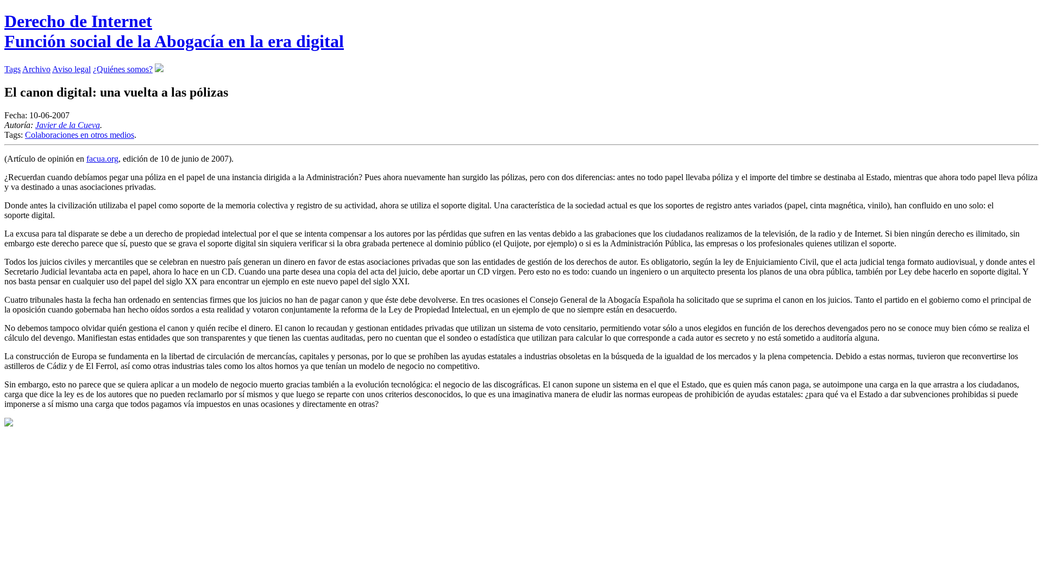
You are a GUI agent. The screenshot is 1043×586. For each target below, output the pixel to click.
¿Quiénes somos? (123, 69)
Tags (12, 69)
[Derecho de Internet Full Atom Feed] (159, 69)
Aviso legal (71, 69)
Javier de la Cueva (67, 125)
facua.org (102, 158)
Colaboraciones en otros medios (79, 134)
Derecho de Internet (174, 31)
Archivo (36, 69)
